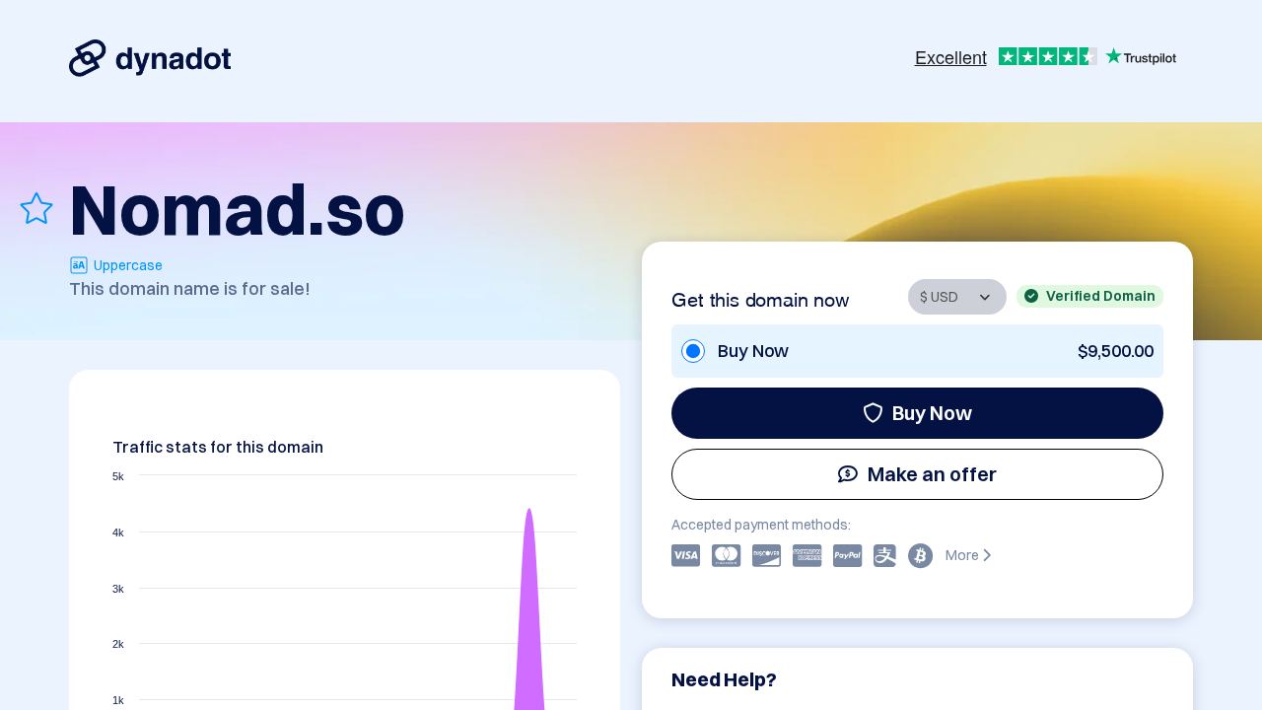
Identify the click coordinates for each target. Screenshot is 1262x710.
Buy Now (932, 412)
